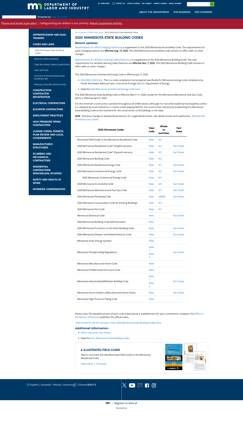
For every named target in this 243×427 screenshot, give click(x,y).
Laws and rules (41, 70)
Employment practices (48, 115)
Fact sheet (178, 146)
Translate (62, 17)
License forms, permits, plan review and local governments (48, 134)
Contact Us (120, 3)
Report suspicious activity (106, 23)
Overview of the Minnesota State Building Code (49, 77)
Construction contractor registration (42, 93)
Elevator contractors (48, 109)
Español (34, 384)
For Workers (203, 12)
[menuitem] (154, 12)
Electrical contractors (49, 103)
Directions (104, 3)
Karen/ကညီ (69, 384)
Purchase (101, 363)
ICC (160, 139)
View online (87, 363)
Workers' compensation (49, 189)
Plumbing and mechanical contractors (42, 157)
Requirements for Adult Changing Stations (97, 47)
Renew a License (160, 3)
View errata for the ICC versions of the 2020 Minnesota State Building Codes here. (119, 322)
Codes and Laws (43, 44)
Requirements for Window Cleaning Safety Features (102, 59)
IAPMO (162, 196)
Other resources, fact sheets (96, 332)
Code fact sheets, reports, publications (52, 64)
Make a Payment (175, 3)
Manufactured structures (43, 146)
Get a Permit (147, 3)
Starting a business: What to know (50, 84)
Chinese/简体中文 (87, 384)
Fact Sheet (178, 152)
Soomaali (46, 384)
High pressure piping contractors (47, 123)
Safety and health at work (47, 181)
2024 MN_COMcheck (91, 80)
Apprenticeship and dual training (49, 36)
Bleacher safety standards (46, 59)
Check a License (133, 3)
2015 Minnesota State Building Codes (110, 338)
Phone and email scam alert (19, 23)
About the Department (154, 12)
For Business (181, 12)
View (151, 139)
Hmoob (57, 384)
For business (80, 32)
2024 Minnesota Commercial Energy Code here (115, 89)
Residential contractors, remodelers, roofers (47, 170)
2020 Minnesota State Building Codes (49, 51)
